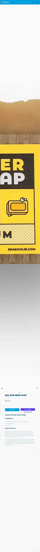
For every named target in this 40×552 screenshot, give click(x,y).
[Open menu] (37, 2)
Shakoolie (8, 396)
